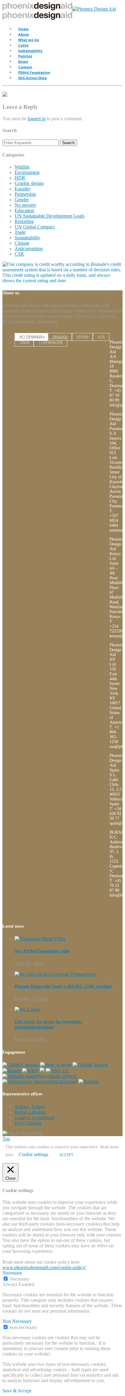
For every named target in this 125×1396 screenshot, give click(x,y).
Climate (22, 243)
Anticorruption (29, 248)
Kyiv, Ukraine (28, 1123)
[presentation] (31, 337)
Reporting (24, 221)
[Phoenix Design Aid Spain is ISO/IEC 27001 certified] (55, 974)
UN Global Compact (35, 226)
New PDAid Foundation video (42, 951)
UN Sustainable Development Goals (49, 215)
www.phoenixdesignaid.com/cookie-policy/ (44, 1267)
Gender (22, 199)
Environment (27, 172)
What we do (28, 39)
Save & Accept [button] (16, 1390)
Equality (23, 188)
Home (23, 29)
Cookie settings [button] (33, 1154)
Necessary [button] (12, 1272)
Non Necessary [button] (17, 1321)
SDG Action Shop (32, 78)
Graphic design (29, 183)
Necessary (19, 1278)
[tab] (31, 337)
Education (24, 210)
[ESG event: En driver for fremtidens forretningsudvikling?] (27, 1009)
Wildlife (22, 167)
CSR (19, 254)
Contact (25, 67)
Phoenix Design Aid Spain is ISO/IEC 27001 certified (63, 986)
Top (6, 1138)
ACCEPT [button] (66, 1155)
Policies (25, 56)
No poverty (25, 205)
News (23, 61)
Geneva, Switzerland (35, 1117)
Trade (20, 232)
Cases (23, 45)
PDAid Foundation (34, 72)
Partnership (25, 194)
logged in (37, 118)
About (23, 34)
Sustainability (30, 50)
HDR (20, 177)
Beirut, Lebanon (30, 1112)
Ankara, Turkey (30, 1106)
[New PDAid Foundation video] (40, 938)
